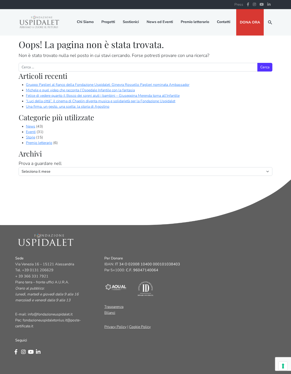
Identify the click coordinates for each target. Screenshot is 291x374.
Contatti (223, 21)
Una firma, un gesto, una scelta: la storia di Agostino (67, 106)
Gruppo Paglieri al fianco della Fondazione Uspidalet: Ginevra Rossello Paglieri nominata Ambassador (107, 84)
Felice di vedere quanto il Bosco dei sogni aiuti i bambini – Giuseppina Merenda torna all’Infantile (103, 95)
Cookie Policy (140, 326)
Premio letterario (195, 21)
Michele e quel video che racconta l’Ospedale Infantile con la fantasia (80, 90)
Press (238, 4)
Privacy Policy (115, 326)
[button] (270, 22)
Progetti (108, 21)
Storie (30, 137)
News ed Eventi (160, 21)
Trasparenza (113, 306)
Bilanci (109, 312)
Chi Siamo (85, 21)
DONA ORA (250, 22)
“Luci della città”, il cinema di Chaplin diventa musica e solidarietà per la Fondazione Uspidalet (100, 101)
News (30, 126)
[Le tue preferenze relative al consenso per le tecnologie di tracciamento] (283, 366)
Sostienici (131, 21)
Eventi (31, 131)
